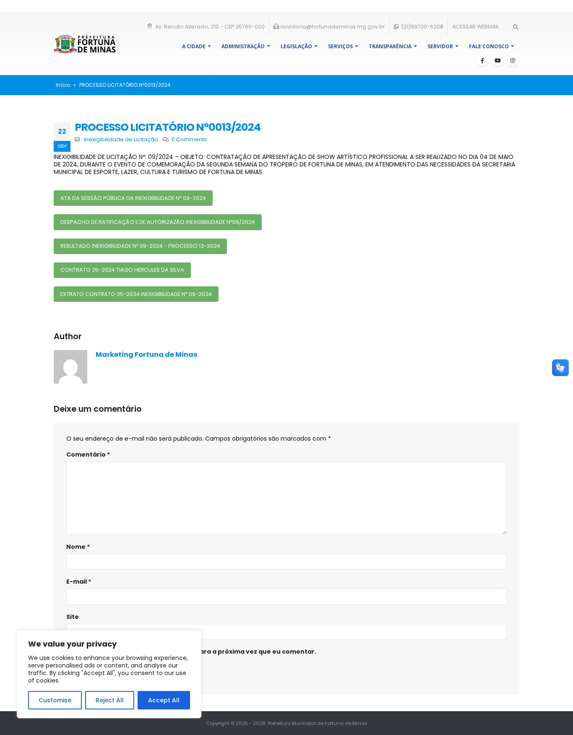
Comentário (88, 454)
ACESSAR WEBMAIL (475, 26)
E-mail (78, 581)
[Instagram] (512, 60)
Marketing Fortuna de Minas (147, 354)
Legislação (296, 46)
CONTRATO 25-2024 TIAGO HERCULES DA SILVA (122, 269)
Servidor (440, 46)
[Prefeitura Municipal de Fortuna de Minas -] (85, 43)
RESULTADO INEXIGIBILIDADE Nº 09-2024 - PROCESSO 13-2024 (140, 245)
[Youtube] (497, 60)
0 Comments (189, 139)
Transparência (390, 46)
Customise (55, 700)
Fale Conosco (489, 46)
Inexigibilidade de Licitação (121, 139)
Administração (243, 46)
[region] (109, 674)
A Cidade (194, 46)
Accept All (164, 700)
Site (72, 617)
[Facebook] (482, 60)
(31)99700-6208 (421, 26)
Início (63, 84)
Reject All (110, 700)
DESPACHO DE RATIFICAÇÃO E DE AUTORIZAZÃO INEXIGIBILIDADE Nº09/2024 (157, 222)
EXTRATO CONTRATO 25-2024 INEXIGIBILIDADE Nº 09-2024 (136, 294)
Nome (78, 547)
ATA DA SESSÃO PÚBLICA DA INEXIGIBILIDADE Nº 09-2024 (133, 198)
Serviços (340, 46)
